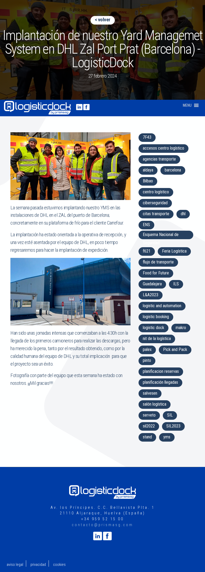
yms (166, 436)
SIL (170, 415)
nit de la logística (157, 338)
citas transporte (156, 213)
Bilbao (148, 180)
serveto (149, 415)
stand (147, 436)
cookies (59, 564)
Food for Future (156, 272)
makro (181, 327)
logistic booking (156, 316)
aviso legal (15, 564)
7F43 (147, 137)
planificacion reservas (161, 371)
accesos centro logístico (163, 148)
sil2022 (149, 426)
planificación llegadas (160, 382)
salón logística (154, 404)
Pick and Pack (175, 349)
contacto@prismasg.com (102, 525)
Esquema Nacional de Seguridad (161, 235)
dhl (183, 213)
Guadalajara (152, 283)
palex (147, 349)
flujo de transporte (158, 262)
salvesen (150, 393)
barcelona (173, 170)
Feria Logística (174, 251)
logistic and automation (162, 305)
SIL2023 (173, 426)
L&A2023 (150, 294)
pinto (147, 360)
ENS (146, 224)
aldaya (148, 170)
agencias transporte (159, 159)
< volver (103, 20)
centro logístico (156, 191)
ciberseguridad (155, 202)
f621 (147, 251)
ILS (176, 283)
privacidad (38, 564)
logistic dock (153, 327)
